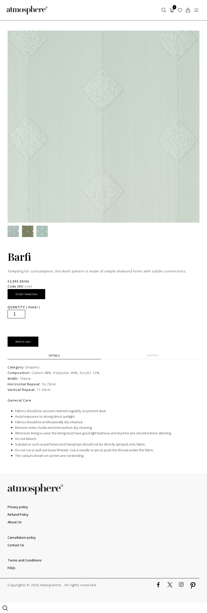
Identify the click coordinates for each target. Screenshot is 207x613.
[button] (196, 10)
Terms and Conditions (25, 560)
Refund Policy (18, 514)
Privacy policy (18, 507)
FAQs (11, 567)
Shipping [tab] (153, 355)
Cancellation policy (22, 537)
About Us (15, 522)
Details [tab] (54, 355)
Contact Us (16, 545)
